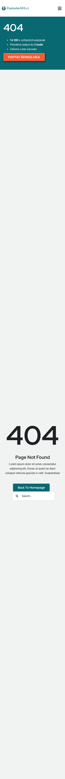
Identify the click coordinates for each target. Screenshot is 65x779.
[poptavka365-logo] (15, 5)
